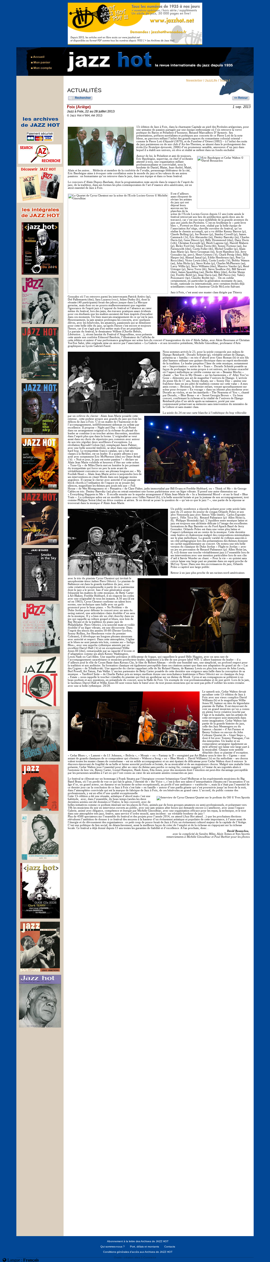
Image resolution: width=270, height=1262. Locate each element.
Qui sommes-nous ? (112, 1246)
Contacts (169, 1246)
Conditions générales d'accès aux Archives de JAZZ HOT (137, 1251)
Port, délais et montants (144, 1246)
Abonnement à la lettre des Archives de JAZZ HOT (137, 1241)
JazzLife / (212, 80)
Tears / (225, 80)
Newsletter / (195, 80)
